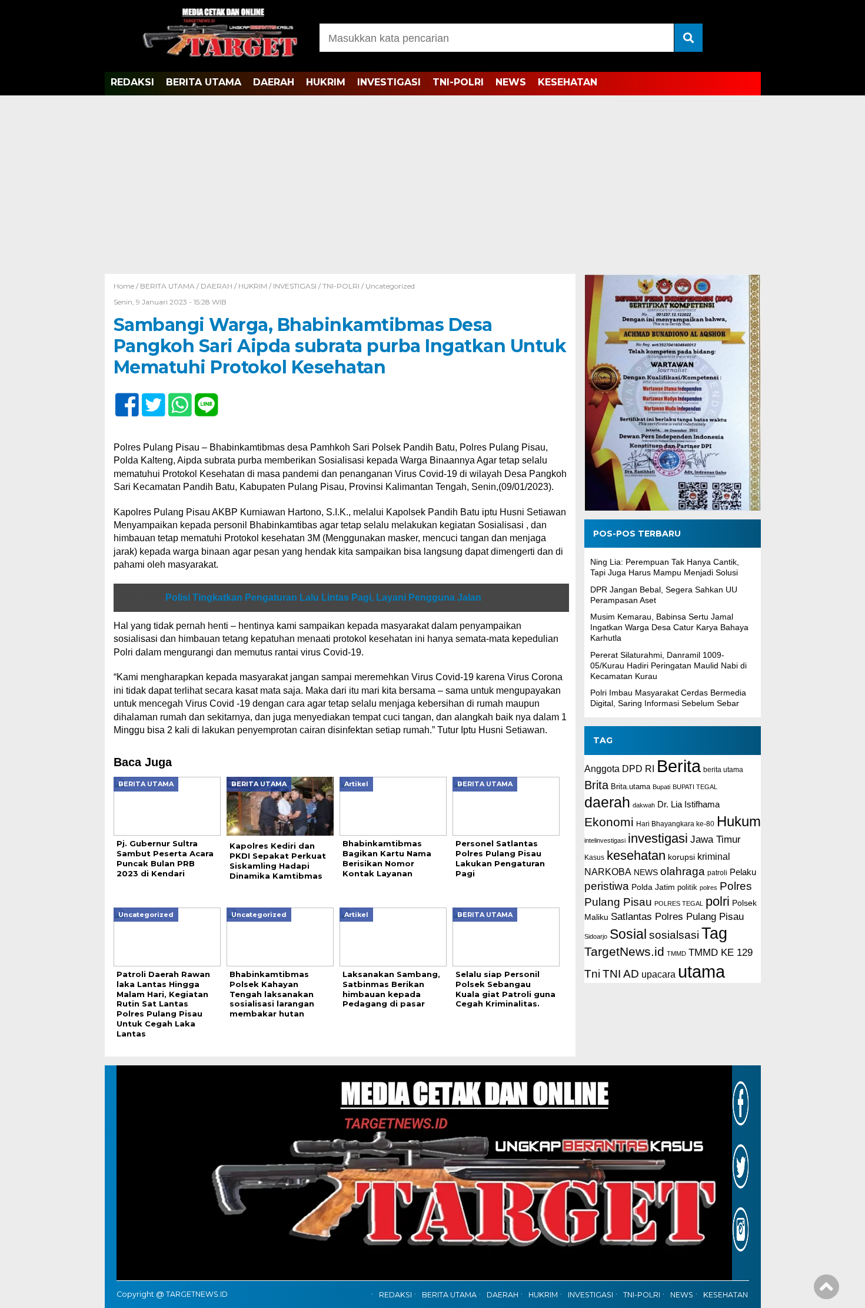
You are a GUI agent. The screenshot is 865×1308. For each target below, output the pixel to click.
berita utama (723, 770)
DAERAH (273, 82)
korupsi (681, 857)
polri (718, 901)
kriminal (713, 856)
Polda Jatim (653, 887)
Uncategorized (390, 286)
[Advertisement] (432, 185)
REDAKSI (132, 82)
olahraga (682, 871)
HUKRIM (325, 82)
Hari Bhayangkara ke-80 (675, 824)
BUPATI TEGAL (695, 786)
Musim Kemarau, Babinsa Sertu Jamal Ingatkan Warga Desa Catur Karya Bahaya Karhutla (669, 627)
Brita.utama (630, 786)
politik (687, 887)
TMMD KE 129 (720, 952)
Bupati (661, 786)
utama (701, 971)
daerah (607, 802)
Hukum (739, 821)
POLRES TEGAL (678, 903)
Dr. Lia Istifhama (688, 804)
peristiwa (606, 886)
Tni (592, 974)
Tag (714, 934)
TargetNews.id (624, 952)
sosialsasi (674, 935)
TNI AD (621, 974)
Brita (596, 785)
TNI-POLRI (458, 82)
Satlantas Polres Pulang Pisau (677, 916)
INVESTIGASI (389, 82)
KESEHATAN (567, 82)
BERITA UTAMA (203, 82)
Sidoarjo (595, 937)
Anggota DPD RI (619, 768)
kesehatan (636, 855)
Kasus (594, 857)
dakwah (644, 805)
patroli (717, 873)
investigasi (658, 839)
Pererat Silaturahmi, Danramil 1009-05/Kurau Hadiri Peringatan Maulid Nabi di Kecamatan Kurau (668, 665)
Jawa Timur (715, 840)
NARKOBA (607, 872)
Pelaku (743, 872)
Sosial (628, 935)
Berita (679, 766)
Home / (127, 286)
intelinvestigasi (605, 841)
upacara (658, 974)
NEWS (510, 82)
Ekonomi (609, 822)
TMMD (676, 953)
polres (708, 887)
